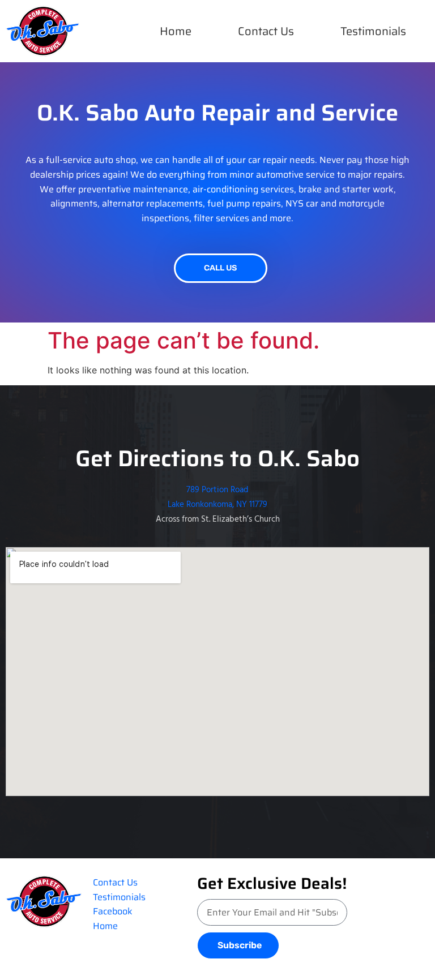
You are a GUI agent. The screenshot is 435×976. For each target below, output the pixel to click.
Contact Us (266, 31)
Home (175, 31)
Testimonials (373, 31)
